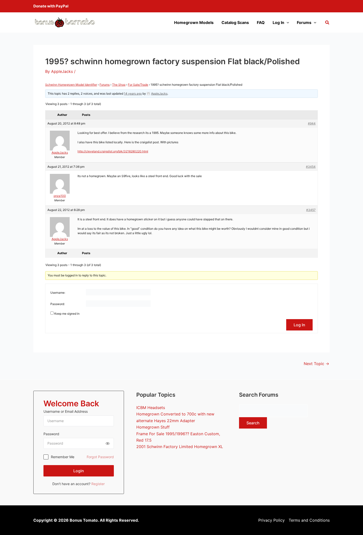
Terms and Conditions (309, 520)
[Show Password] (108, 443)
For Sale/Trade (138, 84)
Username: (57, 292)
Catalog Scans (235, 22)
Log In (278, 22)
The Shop (118, 84)
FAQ (261, 22)
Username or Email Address (65, 411)
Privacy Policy (271, 520)
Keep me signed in (67, 313)
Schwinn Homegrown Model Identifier (71, 84)
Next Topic (316, 364)
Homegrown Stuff (153, 427)
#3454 (311, 166)
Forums (304, 22)
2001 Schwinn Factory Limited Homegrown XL (179, 446)
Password (51, 434)
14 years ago (133, 93)
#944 (312, 123)
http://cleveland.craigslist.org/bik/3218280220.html (113, 151)
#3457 (311, 210)
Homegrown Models (194, 22)
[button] (327, 23)
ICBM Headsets (150, 407)
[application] (286, 22)
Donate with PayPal (50, 6)
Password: (57, 304)
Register (98, 484)
